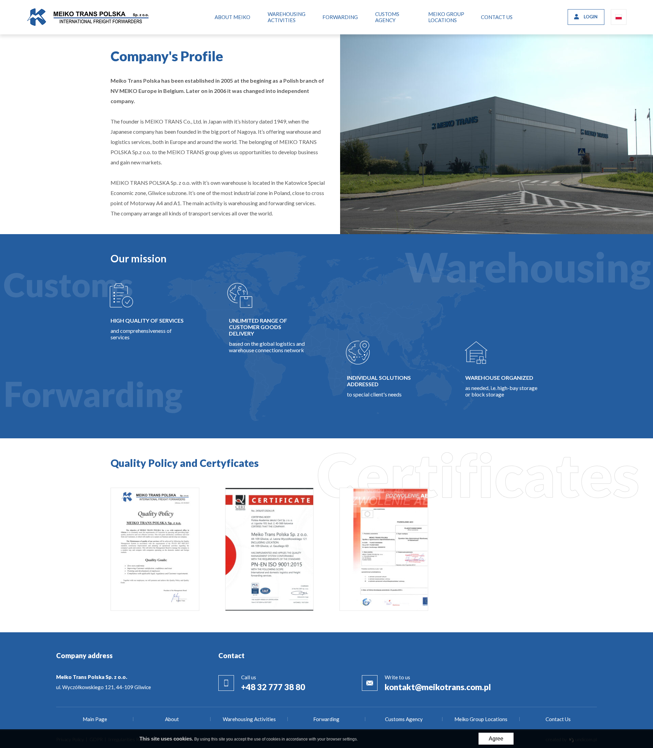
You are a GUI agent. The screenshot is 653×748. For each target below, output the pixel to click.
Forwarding (340, 17)
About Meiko (232, 17)
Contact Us (497, 17)
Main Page (95, 719)
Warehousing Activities (286, 17)
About (172, 719)
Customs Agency (404, 719)
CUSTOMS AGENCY (387, 17)
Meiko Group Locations (446, 17)
